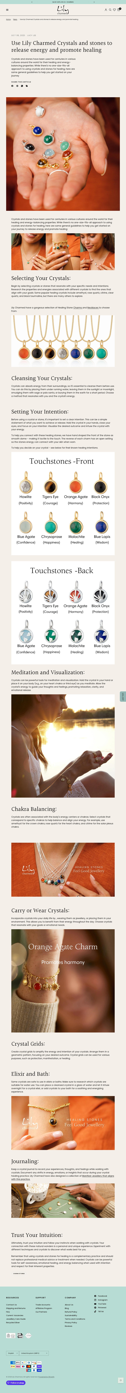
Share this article (21, 82)
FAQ (8, 1312)
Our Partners (41, 1312)
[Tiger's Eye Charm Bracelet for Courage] (63, 1122)
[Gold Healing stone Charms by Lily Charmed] (63, 503)
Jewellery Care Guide (16, 1319)
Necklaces (93, 307)
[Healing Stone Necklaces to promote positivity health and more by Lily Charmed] (63, 340)
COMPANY (70, 1297)
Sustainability (71, 1315)
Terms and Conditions (75, 1319)
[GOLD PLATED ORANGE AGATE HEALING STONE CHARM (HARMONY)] (63, 980)
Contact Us (11, 1304)
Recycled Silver (13, 1322)
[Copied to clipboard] (27, 85)
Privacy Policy (71, 1322)
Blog (67, 1308)
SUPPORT (41, 1297)
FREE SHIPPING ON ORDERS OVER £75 (63, 2)
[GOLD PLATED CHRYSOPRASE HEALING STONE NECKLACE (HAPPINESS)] (63, 251)
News (15, 19)
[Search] (110, 10)
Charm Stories (19, 1274)
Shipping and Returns (15, 1308)
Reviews (68, 1326)
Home (8, 19)
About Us (69, 1304)
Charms (77, 307)
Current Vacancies (14, 1315)
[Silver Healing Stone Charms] (63, 612)
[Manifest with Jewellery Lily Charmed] (63, 745)
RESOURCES (12, 1297)
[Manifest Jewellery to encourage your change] (63, 1200)
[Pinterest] (17, 85)
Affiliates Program (44, 1308)
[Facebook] (12, 85)
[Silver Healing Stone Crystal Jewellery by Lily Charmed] (63, 869)
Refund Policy (71, 1312)
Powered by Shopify (46, 1377)
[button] (123, 696)
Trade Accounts (43, 1304)
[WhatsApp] (22, 85)
